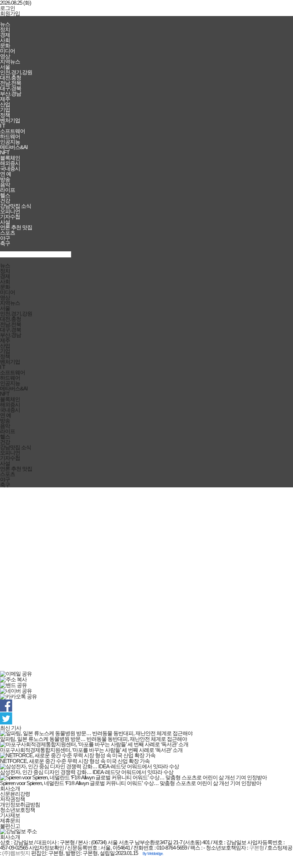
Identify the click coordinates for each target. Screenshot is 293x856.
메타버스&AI (14, 147)
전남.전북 (10, 83)
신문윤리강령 (15, 794)
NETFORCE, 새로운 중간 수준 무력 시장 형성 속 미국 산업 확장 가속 (75, 761)
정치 (5, 29)
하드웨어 (10, 136)
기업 (5, 110)
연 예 (5, 174)
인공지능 (10, 142)
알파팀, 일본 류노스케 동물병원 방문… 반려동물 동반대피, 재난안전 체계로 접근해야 (93, 739)
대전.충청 (10, 78)
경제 (5, 35)
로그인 (7, 8)
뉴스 (5, 24)
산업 (5, 104)
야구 (5, 238)
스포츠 (7, 233)
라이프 (7, 190)
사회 (5, 40)
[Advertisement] (146, 579)
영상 (5, 56)
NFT (4, 152)
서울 (5, 67)
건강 (5, 201)
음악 (5, 184)
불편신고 (10, 826)
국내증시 (10, 168)
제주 (5, 99)
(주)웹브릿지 (16, 853)
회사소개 (10, 788)
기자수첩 (10, 217)
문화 (5, 45)
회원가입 (10, 13)
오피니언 (10, 211)
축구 (5, 243)
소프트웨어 (12, 131)
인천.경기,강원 (16, 72)
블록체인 (10, 158)
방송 (5, 179)
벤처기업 (10, 120)
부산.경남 (10, 94)
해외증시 (10, 163)
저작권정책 (12, 799)
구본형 (256, 848)
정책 (5, 115)
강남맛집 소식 (15, 206)
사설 (5, 222)
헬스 (5, 195)
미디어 (7, 51)
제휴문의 (10, 820)
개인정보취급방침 (20, 804)
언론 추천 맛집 (16, 227)
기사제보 (10, 815)
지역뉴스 (10, 61)
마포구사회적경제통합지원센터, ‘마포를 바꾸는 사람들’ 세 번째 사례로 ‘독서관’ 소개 (91, 750)
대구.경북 (10, 88)
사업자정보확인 (46, 848)
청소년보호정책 (17, 810)
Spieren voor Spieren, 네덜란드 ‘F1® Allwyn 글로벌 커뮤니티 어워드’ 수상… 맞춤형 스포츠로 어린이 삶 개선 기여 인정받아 (130, 783)
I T (2, 126)
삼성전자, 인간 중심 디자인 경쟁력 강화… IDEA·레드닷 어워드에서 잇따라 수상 (86, 772)
